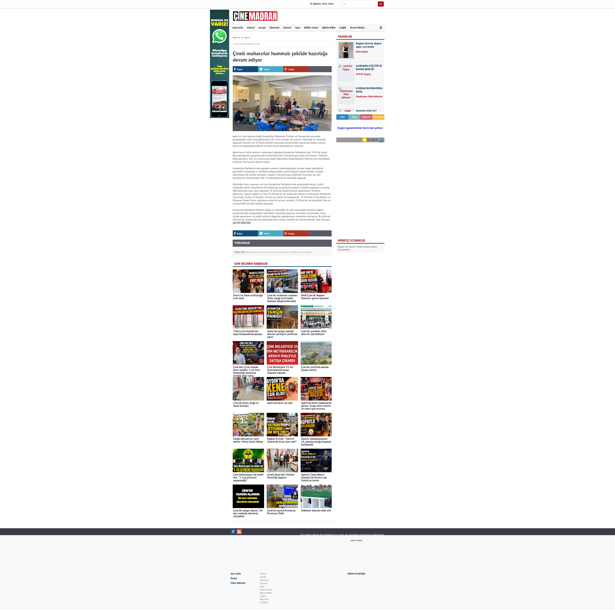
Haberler (236, 37)
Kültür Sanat (311, 27)
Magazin (264, 599)
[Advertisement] (360, 166)
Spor (297, 27)
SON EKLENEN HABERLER (251, 264)
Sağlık (342, 27)
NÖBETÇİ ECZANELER (351, 240)
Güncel (251, 27)
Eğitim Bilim (329, 27)
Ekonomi (274, 27)
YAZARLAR (345, 36)
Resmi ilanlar (357, 27)
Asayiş (262, 27)
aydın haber (356, 540)
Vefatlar (264, 602)
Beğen (239, 69)
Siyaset (287, 27)
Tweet (267, 69)
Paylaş (291, 69)
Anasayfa (237, 27)
